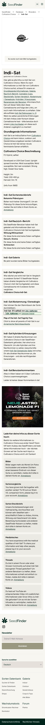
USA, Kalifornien (31, 311)
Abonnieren (22, 646)
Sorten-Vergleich (22, 96)
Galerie (32, 91)
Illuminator (6, 711)
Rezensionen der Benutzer (15, 102)
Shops (4, 694)
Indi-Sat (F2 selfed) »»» (14, 311)
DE (37, 4)
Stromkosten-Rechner (10, 707)
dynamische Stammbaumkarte (17, 324)
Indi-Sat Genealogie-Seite (21, 351)
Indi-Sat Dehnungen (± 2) (26, 113)
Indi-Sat (24, 14)
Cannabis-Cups (25, 94)
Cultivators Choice (9, 14)
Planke (25, 707)
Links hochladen (17, 124)
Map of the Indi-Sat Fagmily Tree (18, 318)
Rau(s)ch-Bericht (11, 94)
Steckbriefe (9, 96)
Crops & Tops (27, 694)
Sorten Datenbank (9, 686)
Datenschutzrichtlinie (11, 722)
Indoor (24, 683)
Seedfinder (6, 12)
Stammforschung (8, 690)
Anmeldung (9, 210)
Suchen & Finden (8, 683)
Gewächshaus (27, 690)
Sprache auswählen (9, 660)
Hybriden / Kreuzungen (26, 99)
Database (19, 12)
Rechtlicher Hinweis (31, 722)
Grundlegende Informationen (16, 91)
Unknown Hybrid (28, 313)
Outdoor (25, 686)
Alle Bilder (26, 697)
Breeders (32, 12)
